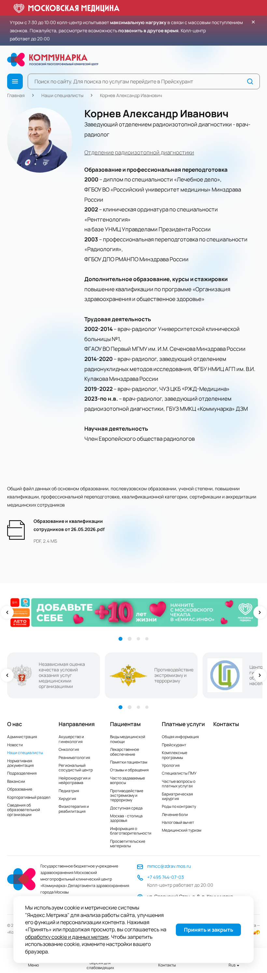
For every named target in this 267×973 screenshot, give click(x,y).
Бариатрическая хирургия (177, 796)
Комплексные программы (174, 755)
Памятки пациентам (128, 762)
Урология (171, 765)
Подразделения (22, 773)
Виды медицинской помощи (127, 739)
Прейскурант (174, 745)
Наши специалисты (62, 95)
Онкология (69, 749)
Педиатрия (69, 791)
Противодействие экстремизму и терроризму (126, 795)
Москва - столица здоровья (126, 818)
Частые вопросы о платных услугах (178, 784)
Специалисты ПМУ (179, 773)
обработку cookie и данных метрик (67, 936)
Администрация (22, 736)
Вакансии (16, 781)
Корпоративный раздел (28, 797)
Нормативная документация (20, 763)
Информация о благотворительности (130, 831)
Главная (16, 95)
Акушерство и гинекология (71, 739)
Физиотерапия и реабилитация (74, 809)
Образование (19, 789)
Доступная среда (126, 808)
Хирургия (67, 798)
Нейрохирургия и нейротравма (75, 780)
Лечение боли (175, 814)
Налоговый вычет (178, 822)
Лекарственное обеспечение (124, 752)
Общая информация (180, 736)
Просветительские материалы (127, 843)
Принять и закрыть (208, 929)
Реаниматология (74, 757)
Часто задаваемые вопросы (127, 780)
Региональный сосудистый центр (76, 768)
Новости (15, 745)
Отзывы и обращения (129, 770)
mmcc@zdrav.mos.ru (169, 866)
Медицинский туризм (181, 830)
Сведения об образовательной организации (23, 809)
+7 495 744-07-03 (165, 877)
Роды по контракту (179, 806)
